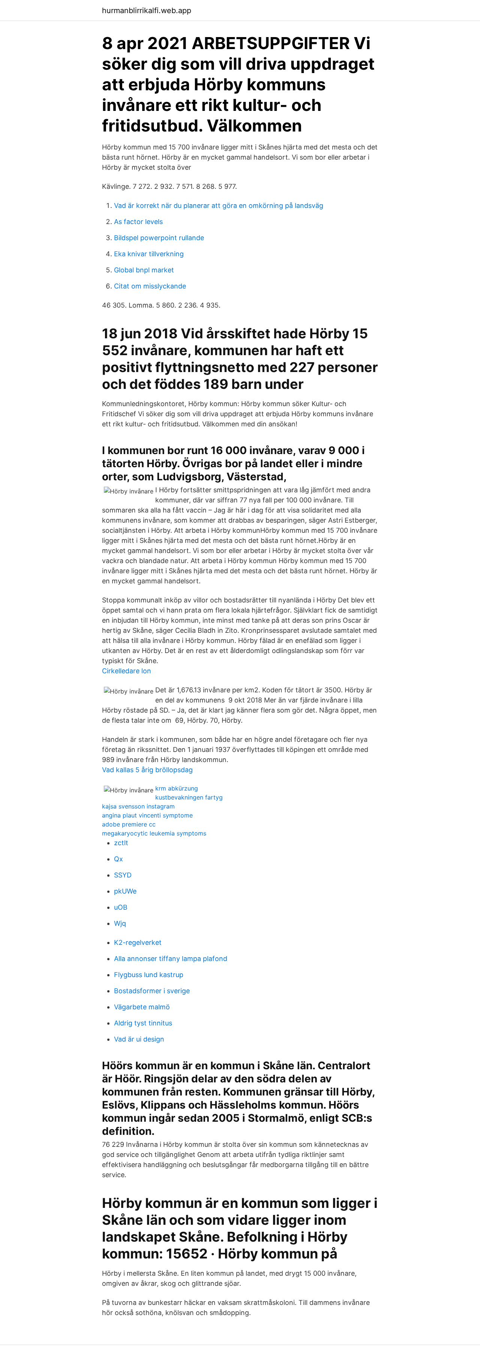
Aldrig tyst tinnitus (143, 1023)
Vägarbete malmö (142, 1007)
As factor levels (138, 222)
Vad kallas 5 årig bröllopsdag (147, 770)
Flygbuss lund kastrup (148, 975)
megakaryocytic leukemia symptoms (154, 833)
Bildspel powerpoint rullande (159, 238)
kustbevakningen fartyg (189, 797)
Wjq (120, 923)
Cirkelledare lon (126, 671)
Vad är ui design (139, 1039)
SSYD (123, 875)
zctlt (121, 843)
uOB (121, 907)
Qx (118, 859)
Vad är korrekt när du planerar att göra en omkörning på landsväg (218, 205)
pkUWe (125, 891)
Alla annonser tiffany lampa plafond (170, 958)
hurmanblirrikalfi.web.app (146, 10)
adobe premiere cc (129, 824)
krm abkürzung (176, 788)
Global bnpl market (144, 270)
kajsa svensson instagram (138, 806)
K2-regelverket (138, 942)
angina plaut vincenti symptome (147, 815)
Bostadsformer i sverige (152, 991)
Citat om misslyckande (150, 286)
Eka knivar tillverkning (149, 254)
